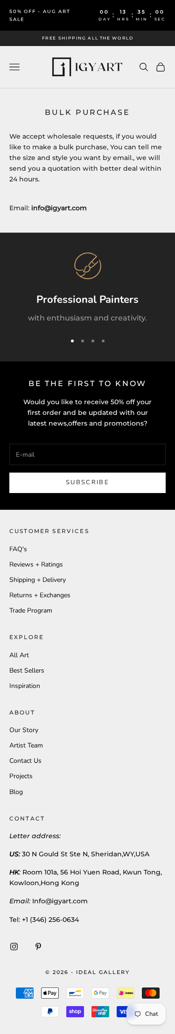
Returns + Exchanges (39, 595)
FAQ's (18, 549)
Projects (21, 776)
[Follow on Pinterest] (38, 946)
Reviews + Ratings (36, 564)
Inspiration (24, 685)
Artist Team (26, 745)
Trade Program (30, 610)
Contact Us (25, 760)
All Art (19, 655)
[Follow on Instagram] (14, 946)
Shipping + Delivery (37, 579)
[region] (87, 288)
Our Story (23, 730)
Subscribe (87, 482)
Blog (16, 791)
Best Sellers (26, 670)
